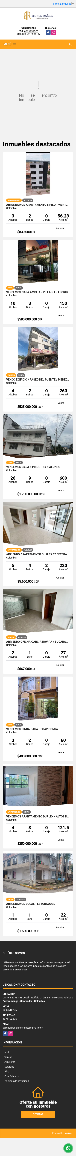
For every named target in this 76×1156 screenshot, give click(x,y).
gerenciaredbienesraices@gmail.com (23, 1027)
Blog (6, 1071)
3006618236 (29, 34)
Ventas (8, 1057)
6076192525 (31, 31)
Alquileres (9, 1061)
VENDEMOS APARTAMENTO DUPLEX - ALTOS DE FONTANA (38, 816)
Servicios (9, 1066)
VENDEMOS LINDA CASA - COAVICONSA (32, 729)
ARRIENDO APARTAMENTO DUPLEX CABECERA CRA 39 (38, 554)
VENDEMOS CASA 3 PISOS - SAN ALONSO (33, 467)
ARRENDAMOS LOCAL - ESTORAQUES (30, 904)
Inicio (7, 1052)
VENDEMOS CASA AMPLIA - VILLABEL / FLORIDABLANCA (38, 292)
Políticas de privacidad (16, 1081)
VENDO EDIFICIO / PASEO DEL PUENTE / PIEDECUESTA (38, 379)
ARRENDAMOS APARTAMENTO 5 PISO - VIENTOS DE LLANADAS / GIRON (38, 204)
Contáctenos (11, 1076)
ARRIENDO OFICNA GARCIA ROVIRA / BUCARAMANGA (38, 641)
